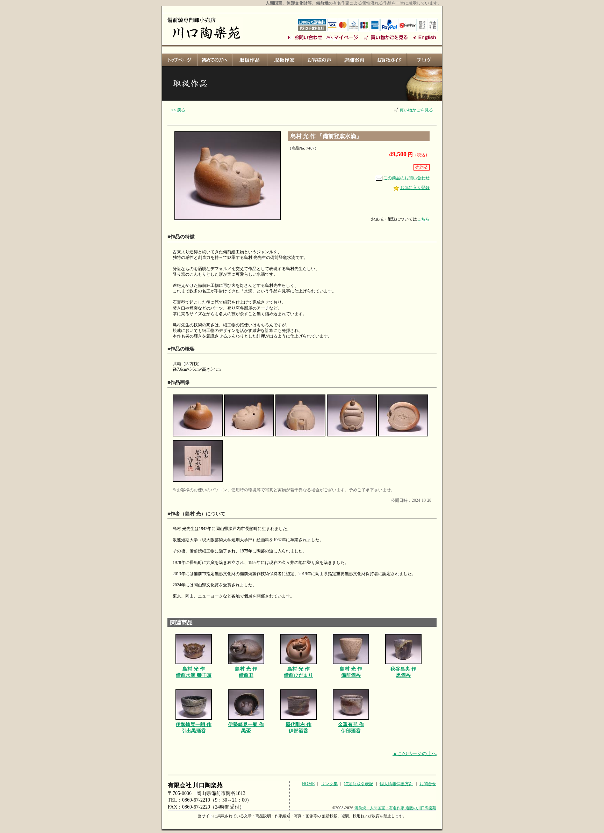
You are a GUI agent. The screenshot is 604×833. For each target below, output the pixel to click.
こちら (423, 219)
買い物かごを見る (416, 110)
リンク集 (329, 783)
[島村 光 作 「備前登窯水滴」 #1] (198, 436)
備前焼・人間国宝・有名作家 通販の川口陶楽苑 (395, 808)
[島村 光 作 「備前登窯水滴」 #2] (249, 436)
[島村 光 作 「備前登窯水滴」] (227, 220)
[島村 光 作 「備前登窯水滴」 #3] (300, 436)
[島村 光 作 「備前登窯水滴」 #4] (352, 436)
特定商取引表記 (358, 783)
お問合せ (427, 783)
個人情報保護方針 (396, 783)
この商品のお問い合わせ (406, 177)
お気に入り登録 (415, 187)
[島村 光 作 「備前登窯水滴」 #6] (198, 482)
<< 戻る (178, 110)
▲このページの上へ (415, 753)
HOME (308, 783)
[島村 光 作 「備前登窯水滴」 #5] (403, 436)
